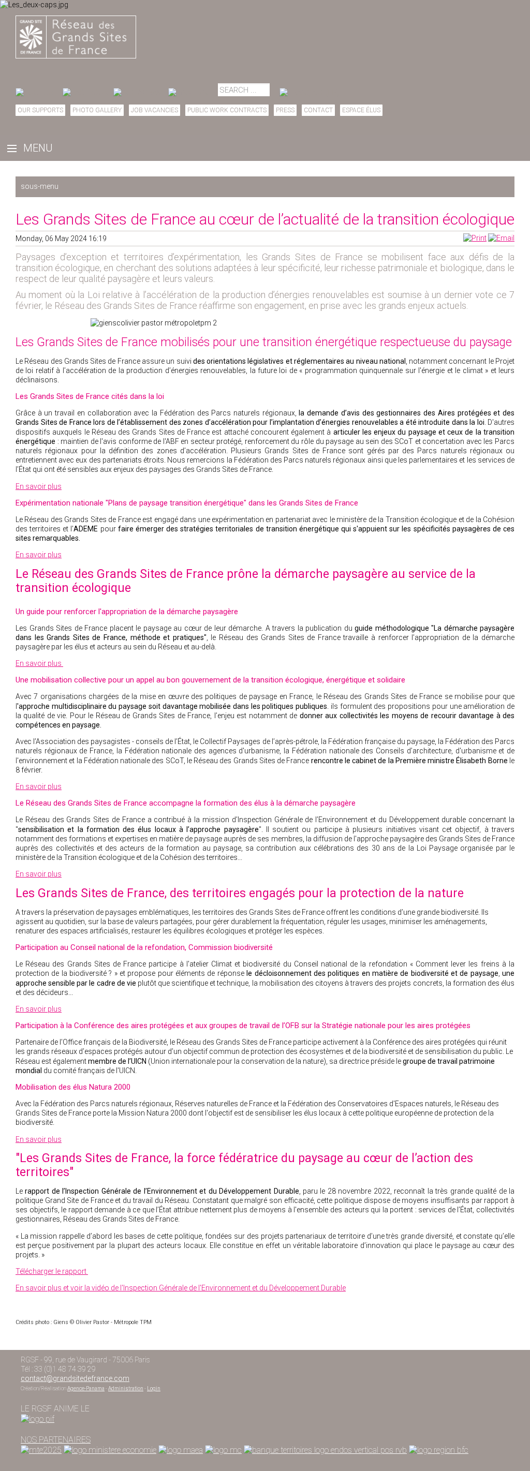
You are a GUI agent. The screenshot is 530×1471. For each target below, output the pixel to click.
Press (285, 110)
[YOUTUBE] (36, 92)
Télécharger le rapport (52, 1271)
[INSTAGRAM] (138, 92)
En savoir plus (39, 486)
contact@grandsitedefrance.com (75, 1378)
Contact (318, 110)
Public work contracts (227, 110)
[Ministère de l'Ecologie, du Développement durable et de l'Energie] (41, 1450)
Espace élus (361, 110)
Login (153, 1388)
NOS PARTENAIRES (56, 1440)
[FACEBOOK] (85, 92)
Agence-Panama (86, 1388)
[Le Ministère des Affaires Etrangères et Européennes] (223, 1450)
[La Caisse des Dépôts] (325, 1450)
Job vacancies (154, 110)
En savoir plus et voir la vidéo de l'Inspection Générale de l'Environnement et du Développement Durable (181, 1288)
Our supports (40, 110)
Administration (125, 1388)
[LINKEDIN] (188, 92)
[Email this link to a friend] (501, 238)
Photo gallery (97, 110)
